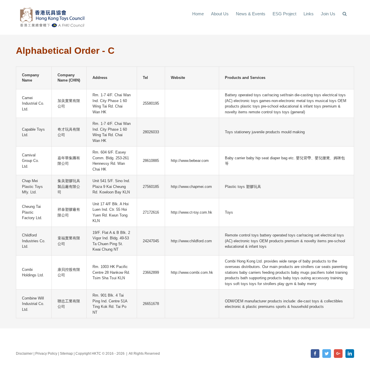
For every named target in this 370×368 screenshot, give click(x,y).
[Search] (345, 13)
